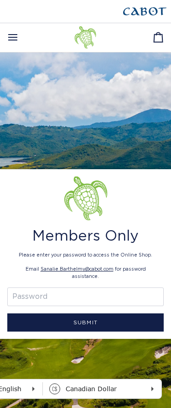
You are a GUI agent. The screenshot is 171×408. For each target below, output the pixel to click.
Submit (85, 322)
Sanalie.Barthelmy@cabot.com (77, 269)
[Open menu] (21, 37)
